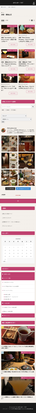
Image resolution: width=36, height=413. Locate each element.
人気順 (6, 20)
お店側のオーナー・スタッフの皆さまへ (11, 221)
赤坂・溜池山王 (11, 7)
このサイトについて (6, 217)
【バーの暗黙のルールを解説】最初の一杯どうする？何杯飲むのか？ (17, 397)
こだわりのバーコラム (8, 282)
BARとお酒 (7, 294)
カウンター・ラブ (18, 2)
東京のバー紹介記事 (13, 26)
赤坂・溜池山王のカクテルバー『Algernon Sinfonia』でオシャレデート (9, 63)
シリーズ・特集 (6, 278)
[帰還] (26, 143)
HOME (4, 7)
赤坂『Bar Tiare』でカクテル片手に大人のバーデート (26, 87)
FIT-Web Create (17, 408)
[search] (33, 106)
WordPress (30, 408)
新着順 (2, 20)
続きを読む (13, 44)
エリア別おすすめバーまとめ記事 (11, 286)
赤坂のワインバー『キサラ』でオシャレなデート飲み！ (8, 88)
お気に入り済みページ (7, 213)
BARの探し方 (8, 299)
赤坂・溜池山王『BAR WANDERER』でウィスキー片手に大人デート (26, 63)
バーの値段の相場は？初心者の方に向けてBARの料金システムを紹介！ (17, 372)
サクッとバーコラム (7, 290)
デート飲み (13, 109)
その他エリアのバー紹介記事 (9, 307)
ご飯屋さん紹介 (6, 274)
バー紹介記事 (6, 303)
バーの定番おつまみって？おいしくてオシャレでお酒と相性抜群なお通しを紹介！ (17, 347)
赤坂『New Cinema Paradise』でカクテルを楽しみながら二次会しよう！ (26, 39)
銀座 (3, 109)
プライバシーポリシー (7, 226)
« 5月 (4, 261)
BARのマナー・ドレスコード (11, 296)
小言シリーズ (6, 315)
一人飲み (7, 109)
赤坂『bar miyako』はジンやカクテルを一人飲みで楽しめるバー (8, 39)
